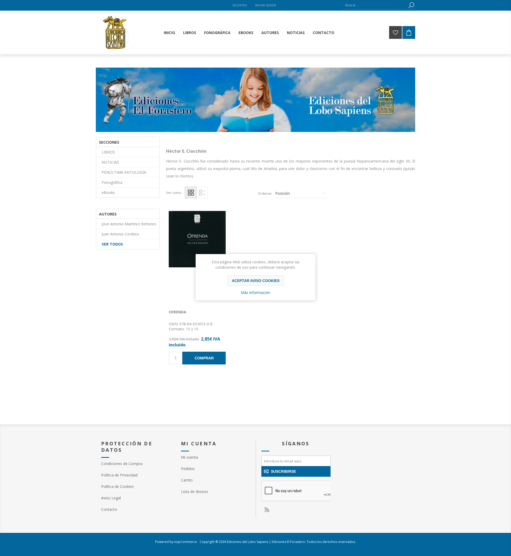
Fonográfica (112, 182)
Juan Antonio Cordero (120, 233)
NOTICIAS (110, 162)
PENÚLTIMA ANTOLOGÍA (124, 172)
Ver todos (112, 244)
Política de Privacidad (119, 475)
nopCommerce (185, 542)
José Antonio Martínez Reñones (129, 223)
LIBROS (108, 152)
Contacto (109, 509)
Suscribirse (283, 471)
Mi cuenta (189, 457)
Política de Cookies (117, 486)
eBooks (108, 192)
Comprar (204, 358)
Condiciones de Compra (121, 463)
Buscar (411, 5)
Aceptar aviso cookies (255, 281)
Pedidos (188, 468)
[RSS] (266, 510)
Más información (255, 292)
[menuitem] (135, 463)
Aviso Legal (111, 497)
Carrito (187, 480)
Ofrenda (177, 311)
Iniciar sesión (265, 5)
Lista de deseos (194, 491)
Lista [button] (202, 192)
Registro (240, 5)
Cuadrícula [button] (191, 192)
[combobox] (375, 5)
